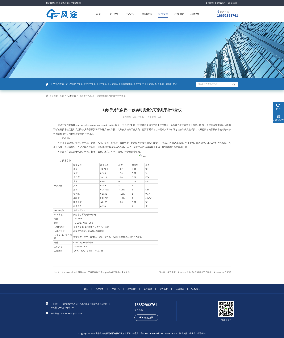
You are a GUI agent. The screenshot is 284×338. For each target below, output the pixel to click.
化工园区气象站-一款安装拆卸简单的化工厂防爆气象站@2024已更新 (199, 272)
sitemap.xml (171, 333)
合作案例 (163, 288)
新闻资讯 (147, 14)
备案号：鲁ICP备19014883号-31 (148, 333)
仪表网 (192, 333)
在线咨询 (149, 317)
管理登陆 (201, 333)
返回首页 (210, 3)
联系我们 (232, 3)
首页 (98, 14)
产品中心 (131, 14)
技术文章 (163, 14)
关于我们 (114, 14)
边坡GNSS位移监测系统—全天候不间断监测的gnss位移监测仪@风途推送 (96, 272)
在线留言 (221, 3)
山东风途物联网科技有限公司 (67, 3)
